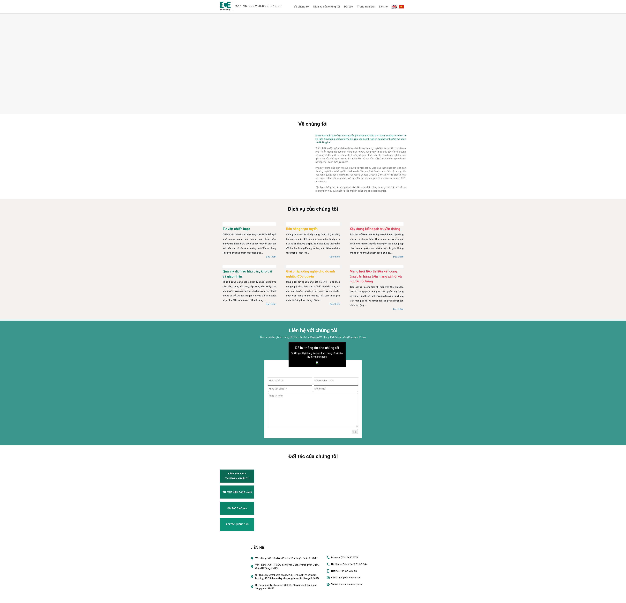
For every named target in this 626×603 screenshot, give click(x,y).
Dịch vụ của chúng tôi (326, 6)
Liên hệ (383, 6)
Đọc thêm (271, 256)
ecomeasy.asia (9, 599)
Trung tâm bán (366, 6)
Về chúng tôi (301, 6)
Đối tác (348, 6)
